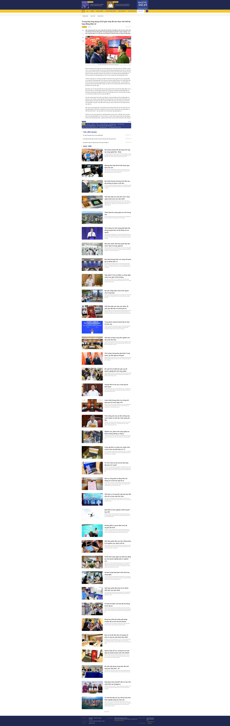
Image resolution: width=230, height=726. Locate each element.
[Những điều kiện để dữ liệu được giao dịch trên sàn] (92, 170)
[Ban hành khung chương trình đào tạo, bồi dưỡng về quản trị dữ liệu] (92, 186)
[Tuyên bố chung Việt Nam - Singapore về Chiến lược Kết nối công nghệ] (85, 4)
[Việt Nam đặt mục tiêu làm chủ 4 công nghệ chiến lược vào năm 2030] (92, 202)
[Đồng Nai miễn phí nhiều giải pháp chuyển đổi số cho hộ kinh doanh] (92, 624)
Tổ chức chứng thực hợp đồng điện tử (105, 125)
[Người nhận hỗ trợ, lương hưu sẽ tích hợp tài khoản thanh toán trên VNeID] (92, 656)
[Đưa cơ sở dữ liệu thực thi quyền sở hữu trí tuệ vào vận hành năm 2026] (92, 640)
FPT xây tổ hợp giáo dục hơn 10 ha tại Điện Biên (93, 135)
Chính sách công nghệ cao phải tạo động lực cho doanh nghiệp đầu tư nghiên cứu (118, 559)
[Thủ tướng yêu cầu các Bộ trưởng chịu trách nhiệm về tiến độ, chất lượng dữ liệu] (92, 421)
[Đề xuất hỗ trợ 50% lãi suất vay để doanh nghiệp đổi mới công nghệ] (92, 374)
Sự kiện (92, 11)
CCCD (97, 124)
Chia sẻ (84, 121)
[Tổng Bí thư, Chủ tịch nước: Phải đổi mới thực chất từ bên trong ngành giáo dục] (110, 4)
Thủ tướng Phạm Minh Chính (115, 127)
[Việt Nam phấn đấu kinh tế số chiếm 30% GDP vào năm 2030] (92, 593)
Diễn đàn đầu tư (122, 11)
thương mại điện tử (103, 127)
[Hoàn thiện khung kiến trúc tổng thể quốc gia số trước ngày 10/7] (92, 405)
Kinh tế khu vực (132, 11)
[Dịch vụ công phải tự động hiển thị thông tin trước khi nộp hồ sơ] (92, 483)
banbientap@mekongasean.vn (119, 720)
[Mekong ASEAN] (142, 4)
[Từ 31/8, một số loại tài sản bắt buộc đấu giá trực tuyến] (92, 468)
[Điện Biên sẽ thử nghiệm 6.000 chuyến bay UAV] (92, 515)
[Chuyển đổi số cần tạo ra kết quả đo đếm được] (92, 390)
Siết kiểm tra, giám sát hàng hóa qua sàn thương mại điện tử (96, 142)
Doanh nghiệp (99, 11)
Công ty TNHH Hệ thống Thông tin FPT (90, 127)
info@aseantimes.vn (150, 721)
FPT (115, 125)
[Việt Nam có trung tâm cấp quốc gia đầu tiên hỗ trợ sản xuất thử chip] (92, 499)
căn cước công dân (104, 124)
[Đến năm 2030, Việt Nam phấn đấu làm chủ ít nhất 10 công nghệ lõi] (92, 249)
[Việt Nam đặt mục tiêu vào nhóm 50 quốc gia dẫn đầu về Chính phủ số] (92, 311)
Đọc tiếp (87, 146)
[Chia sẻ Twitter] (83, 37)
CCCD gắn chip (121, 124)
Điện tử (89, 26)
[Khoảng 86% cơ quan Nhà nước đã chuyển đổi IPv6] (92, 530)
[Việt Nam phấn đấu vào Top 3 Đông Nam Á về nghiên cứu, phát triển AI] (92, 546)
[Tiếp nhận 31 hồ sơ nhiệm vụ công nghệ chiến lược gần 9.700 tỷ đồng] (92, 280)
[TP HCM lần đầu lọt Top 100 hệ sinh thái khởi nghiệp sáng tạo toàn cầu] (92, 703)
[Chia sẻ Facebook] (83, 34)
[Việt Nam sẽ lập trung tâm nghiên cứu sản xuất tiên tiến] (92, 343)
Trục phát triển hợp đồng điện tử (89, 125)
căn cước (84, 26)
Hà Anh (129, 121)
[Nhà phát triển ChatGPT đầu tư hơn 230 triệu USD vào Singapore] (92, 687)
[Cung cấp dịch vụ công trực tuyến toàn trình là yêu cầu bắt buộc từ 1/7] (92, 452)
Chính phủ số (100, 16)
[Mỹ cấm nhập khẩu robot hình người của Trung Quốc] (92, 296)
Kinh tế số (140, 11)
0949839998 (149, 723)
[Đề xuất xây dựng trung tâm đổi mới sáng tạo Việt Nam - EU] (92, 671)
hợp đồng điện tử (112, 124)
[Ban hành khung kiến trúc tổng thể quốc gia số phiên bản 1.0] (92, 264)
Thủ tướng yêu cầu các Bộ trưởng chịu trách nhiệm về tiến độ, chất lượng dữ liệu (117, 418)
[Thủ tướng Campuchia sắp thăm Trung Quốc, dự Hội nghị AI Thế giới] (92, 358)
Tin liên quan (90, 132)
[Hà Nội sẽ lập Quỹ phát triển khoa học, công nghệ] (92, 577)
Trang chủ (85, 16)
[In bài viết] (83, 41)
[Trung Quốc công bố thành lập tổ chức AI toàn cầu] (92, 327)
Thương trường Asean (110, 11)
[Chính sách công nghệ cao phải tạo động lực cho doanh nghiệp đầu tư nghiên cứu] (92, 562)
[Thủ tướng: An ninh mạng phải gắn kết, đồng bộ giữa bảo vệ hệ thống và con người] (92, 233)
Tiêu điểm (90, 1)
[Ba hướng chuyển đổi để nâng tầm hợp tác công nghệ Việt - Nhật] (92, 155)
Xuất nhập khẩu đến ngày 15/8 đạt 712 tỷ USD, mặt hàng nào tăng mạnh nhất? (99, 138)
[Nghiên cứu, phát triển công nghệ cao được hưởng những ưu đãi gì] (92, 436)
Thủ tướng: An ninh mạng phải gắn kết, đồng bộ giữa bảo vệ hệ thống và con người (117, 230)
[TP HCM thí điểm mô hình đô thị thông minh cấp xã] (92, 609)
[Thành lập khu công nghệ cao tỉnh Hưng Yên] (92, 217)
